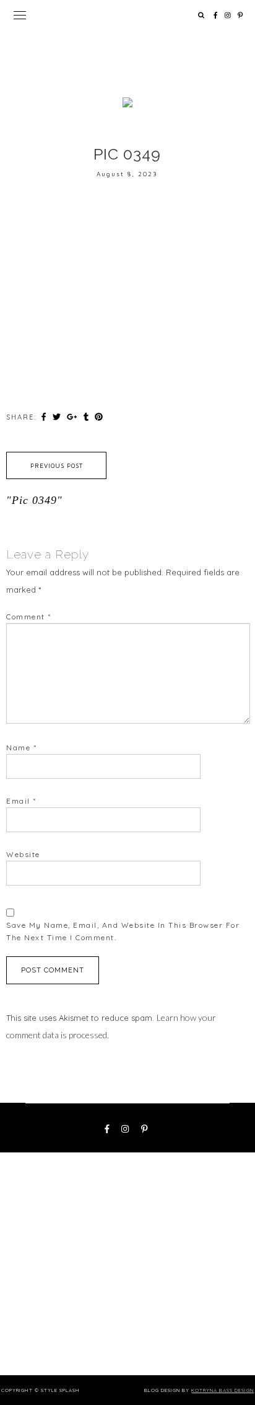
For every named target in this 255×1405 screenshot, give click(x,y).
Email (21, 801)
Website (23, 854)
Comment (28, 616)
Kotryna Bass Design (222, 1390)
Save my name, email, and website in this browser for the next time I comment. (123, 931)
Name (21, 747)
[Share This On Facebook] (45, 416)
